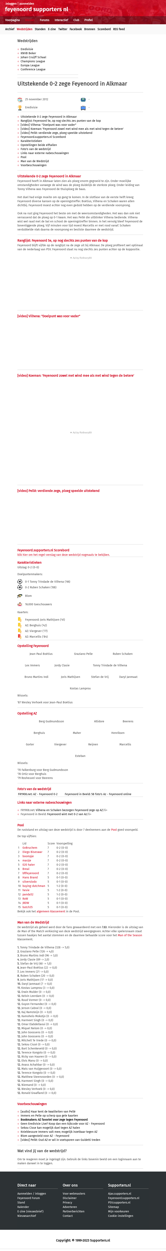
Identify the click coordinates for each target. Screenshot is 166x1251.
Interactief (61, 20)
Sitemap (113, 1207)
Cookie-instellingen (120, 1216)
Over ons (70, 1185)
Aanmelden (24, 1193)
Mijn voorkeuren (118, 1211)
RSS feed (119, 29)
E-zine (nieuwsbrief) (30, 1211)
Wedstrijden (24, 29)
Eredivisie (27, 49)
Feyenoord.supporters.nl (123, 1198)
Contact (68, 1216)
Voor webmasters (74, 1193)
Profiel (88, 20)
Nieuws (30, 20)
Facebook (76, 29)
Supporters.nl (119, 1185)
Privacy (67, 1202)
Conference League (33, 69)
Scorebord (104, 29)
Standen (40, 29)
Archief (9, 29)
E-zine (52, 29)
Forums (44, 20)
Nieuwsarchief (26, 1216)
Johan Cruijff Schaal (33, 57)
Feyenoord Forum (28, 1198)
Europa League (30, 65)
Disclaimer (70, 1198)
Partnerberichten (73, 1211)
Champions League (33, 61)
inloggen (11, 3)
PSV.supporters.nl (119, 1202)
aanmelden (26, 3)
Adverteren (70, 1207)
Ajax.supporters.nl (119, 1193)
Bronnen (89, 29)
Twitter (62, 29)
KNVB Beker (28, 53)
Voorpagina (12, 20)
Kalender (23, 1207)
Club (76, 20)
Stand (21, 1202)
